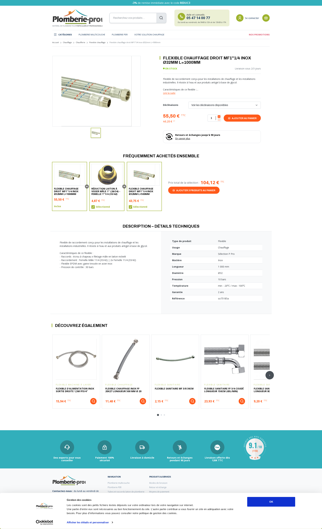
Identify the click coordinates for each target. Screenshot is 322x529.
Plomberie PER (120, 34)
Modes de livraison (158, 483)
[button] (96, 133)
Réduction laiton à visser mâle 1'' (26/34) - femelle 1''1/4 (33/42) (105, 191)
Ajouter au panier (244, 118)
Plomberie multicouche (92, 34)
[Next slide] (269, 375)
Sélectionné (103, 206)
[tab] (158, 415)
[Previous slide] (52, 375)
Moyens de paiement (159, 491)
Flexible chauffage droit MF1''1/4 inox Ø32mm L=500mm (141, 191)
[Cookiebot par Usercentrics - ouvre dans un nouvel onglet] (44, 522)
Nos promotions (259, 34)
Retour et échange (158, 487)
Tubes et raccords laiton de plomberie (126, 491)
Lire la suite (169, 93)
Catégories (65, 34)
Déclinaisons (170, 105)
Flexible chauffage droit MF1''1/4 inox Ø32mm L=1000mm (66, 191)
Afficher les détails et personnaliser (88, 522)
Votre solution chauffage (149, 34)
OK (271, 501)
